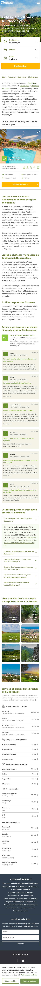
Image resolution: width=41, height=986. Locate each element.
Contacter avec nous (20, 911)
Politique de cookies (28, 975)
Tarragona (12, 77)
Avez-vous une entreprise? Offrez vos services (20, 905)
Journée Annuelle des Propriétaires (20, 896)
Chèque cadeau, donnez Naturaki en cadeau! (20, 899)
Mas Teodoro (17, 159)
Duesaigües (24, 86)
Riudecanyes (33, 77)
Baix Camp (22, 77)
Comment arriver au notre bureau (20, 892)
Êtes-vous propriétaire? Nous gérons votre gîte (20, 883)
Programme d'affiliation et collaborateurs (20, 902)
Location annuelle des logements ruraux (20, 908)
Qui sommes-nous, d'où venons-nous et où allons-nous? (20, 886)
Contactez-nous (20, 955)
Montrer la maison (20, 184)
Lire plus (6, 396)
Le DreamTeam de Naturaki (20, 889)
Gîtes (3, 77)
